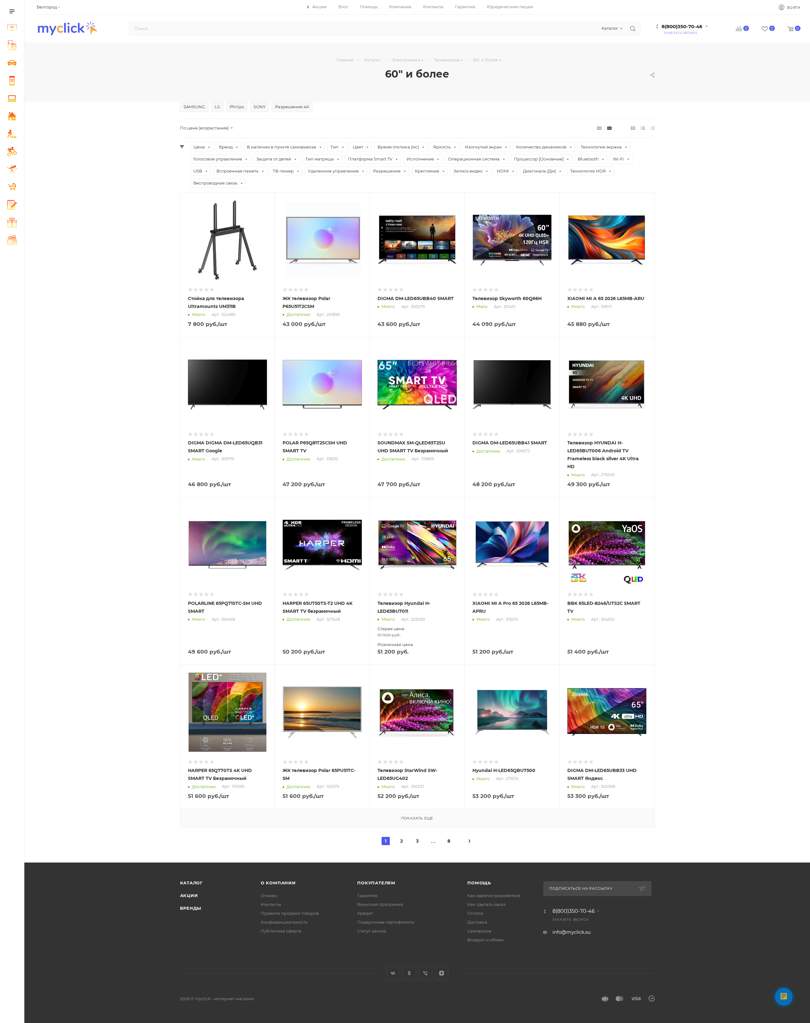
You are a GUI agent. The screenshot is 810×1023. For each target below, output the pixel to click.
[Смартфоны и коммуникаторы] (13, 82)
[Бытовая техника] (13, 46)
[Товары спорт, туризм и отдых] (13, 152)
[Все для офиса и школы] (13, 206)
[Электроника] (13, 28)
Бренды (191, 908)
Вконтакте (393, 973)
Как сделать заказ (486, 904)
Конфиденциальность (284, 922)
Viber (425, 973)
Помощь (479, 882)
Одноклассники (409, 973)
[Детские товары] (13, 188)
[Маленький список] (599, 128)
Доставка (477, 922)
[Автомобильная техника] (13, 64)
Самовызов (479, 930)
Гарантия (367, 895)
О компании (278, 882)
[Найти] (632, 28)
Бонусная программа (380, 904)
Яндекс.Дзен (441, 973)
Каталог (191, 882)
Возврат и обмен (485, 939)
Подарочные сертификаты (385, 922)
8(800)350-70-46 (682, 26)
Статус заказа (371, 930)
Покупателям (376, 882)
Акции (189, 895)
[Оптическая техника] (13, 170)
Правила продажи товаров (290, 913)
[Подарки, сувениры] (13, 223)
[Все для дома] (13, 117)
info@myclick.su (571, 932)
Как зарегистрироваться (493, 895)
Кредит (365, 913)
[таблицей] (652, 128)
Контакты (271, 904)
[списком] (643, 128)
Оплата (475, 913)
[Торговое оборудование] (13, 241)
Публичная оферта (281, 930)
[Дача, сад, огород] (13, 135)
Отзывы (269, 895)
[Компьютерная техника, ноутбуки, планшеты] (13, 99)
